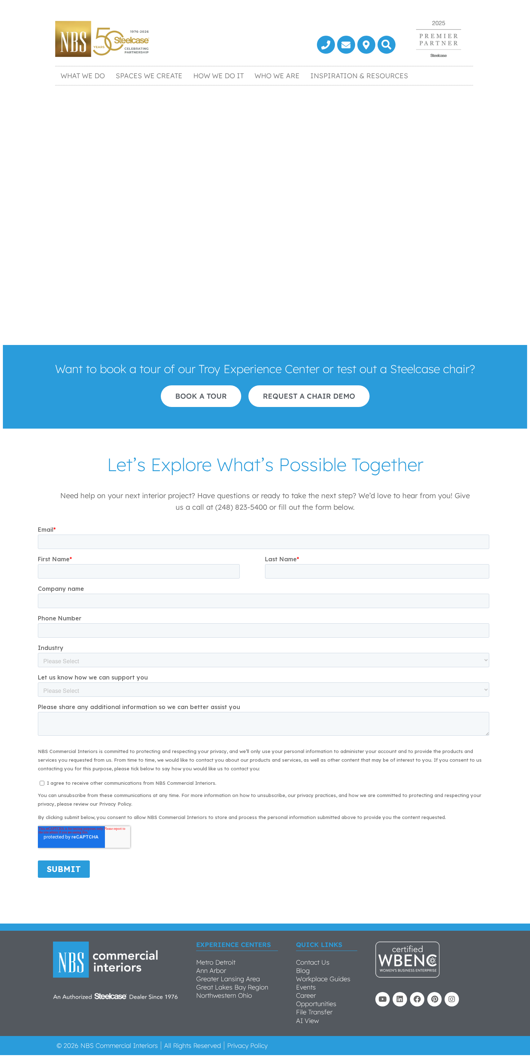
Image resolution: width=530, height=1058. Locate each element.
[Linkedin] (400, 999)
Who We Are (277, 75)
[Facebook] (417, 999)
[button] (386, 45)
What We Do (83, 75)
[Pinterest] (434, 999)
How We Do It (218, 75)
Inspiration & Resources (359, 75)
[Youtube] (382, 999)
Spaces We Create (149, 75)
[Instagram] (452, 999)
